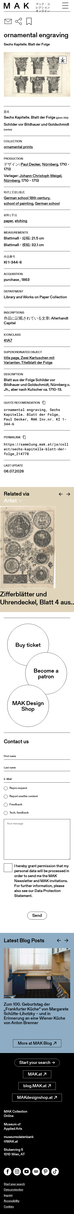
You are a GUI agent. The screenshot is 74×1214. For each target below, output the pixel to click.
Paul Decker (30, 164)
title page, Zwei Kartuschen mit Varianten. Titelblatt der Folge (29, 360)
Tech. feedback (19, 812)
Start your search (34, 1062)
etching (21, 220)
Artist (10, 500)
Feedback (15, 804)
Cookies (9, 1206)
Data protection (13, 1189)
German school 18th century (27, 198)
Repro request (18, 787)
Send (37, 915)
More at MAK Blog (35, 1043)
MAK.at (35, 1074)
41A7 (8, 340)
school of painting (18, 203)
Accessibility (11, 1201)
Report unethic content (23, 796)
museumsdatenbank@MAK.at (19, 1139)
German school (47, 203)
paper (8, 220)
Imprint (8, 1195)
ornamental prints (18, 147)
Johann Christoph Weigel (40, 175)
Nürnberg (50, 164)
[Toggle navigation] (65, 6)
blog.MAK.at (34, 1086)
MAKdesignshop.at (35, 1097)
